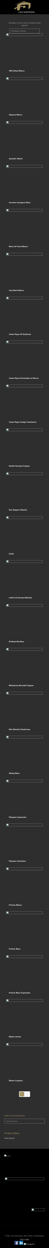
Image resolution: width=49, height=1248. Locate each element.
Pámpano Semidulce (17, 861)
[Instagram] (29, 1244)
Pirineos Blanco (15, 905)
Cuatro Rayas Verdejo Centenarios (22, 422)
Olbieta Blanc (14, 773)
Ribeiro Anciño (15, 1037)
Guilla (11, 554)
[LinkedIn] (21, 1244)
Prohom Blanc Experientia (19, 993)
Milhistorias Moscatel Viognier (21, 685)
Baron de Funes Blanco (18, 246)
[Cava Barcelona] (24, 7)
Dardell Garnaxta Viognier (19, 466)
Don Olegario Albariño (18, 510)
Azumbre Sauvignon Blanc (20, 203)
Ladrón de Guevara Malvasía (20, 598)
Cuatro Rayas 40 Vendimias (20, 334)
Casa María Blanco (16, 290)
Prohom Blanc (15, 949)
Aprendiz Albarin (16, 159)
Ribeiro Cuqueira (16, 1081)
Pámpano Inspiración (17, 817)
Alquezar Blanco (15, 115)
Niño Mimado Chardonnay (19, 729)
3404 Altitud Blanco (17, 71)
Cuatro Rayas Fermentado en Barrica (24, 378)
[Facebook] (16, 1244)
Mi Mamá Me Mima (16, 642)
